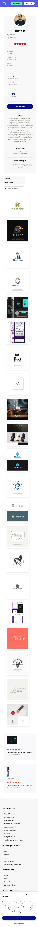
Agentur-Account (10, 827)
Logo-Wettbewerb (10, 814)
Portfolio (7, 178)
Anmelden (16, 3)
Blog (5, 851)
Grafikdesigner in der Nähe (13, 840)
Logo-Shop (8, 833)
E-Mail (6, 875)
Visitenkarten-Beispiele (12, 824)
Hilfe (5, 879)
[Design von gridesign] (17, 205)
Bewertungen (9, 182)
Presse (6, 855)
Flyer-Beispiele (9, 820)
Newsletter (8, 882)
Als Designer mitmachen (12, 864)
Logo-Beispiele (9, 817)
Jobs (6, 858)
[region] (19, 909)
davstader (10, 779)
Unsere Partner (9, 861)
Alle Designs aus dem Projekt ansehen (19, 752)
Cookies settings (19, 923)
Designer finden (9, 837)
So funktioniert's (10, 885)
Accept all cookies (19, 918)
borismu (9, 746)
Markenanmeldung (10, 830)
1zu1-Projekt (20, 106)
